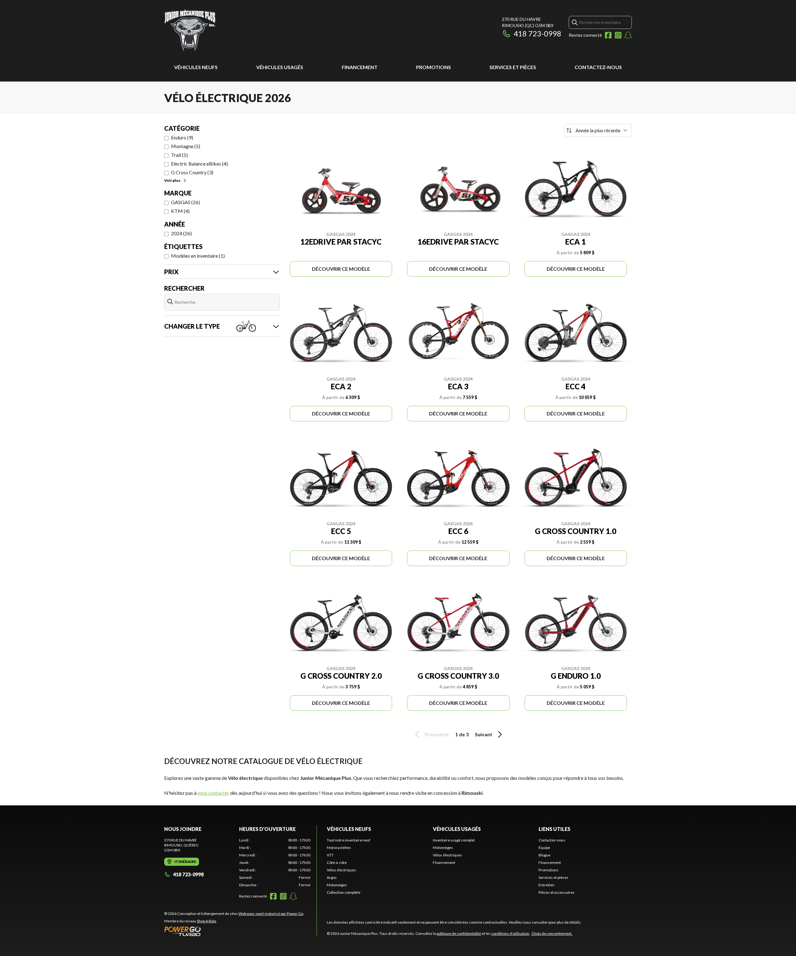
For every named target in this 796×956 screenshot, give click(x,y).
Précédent (437, 734)
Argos (332, 877)
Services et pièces (512, 67)
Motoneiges (337, 885)
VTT (330, 855)
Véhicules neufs (196, 67)
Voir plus (172, 180)
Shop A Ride (206, 921)
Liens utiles (554, 829)
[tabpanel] (274, 863)
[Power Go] (234, 931)
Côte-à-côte (337, 862)
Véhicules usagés (279, 67)
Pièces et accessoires (557, 892)
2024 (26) (181, 233)
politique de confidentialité (459, 933)
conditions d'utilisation (510, 933)
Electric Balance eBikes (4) (199, 163)
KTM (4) (180, 211)
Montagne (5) (185, 146)
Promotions (433, 67)
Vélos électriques (341, 870)
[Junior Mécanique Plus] (190, 30)
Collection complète (343, 892)
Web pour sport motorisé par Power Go (270, 913)
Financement (359, 67)
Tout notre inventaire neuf (348, 840)
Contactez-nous (598, 67)
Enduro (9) (182, 137)
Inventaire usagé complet (454, 840)
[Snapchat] (628, 35)
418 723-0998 (537, 33)
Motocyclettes (339, 847)
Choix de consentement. (551, 933)
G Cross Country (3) (192, 172)
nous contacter (213, 793)
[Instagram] (618, 35)
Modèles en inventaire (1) (198, 256)
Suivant (483, 734)
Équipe (544, 847)
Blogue (544, 855)
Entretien (546, 885)
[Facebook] (608, 35)
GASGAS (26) (185, 202)
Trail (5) (179, 155)
